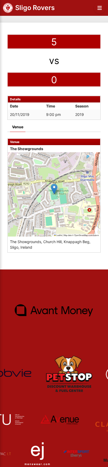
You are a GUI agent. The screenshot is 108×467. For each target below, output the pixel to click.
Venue (17, 127)
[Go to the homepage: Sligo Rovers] (8, 8)
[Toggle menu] (99, 8)
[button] (54, 189)
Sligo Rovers (35, 8)
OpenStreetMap (81, 235)
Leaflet (59, 235)
